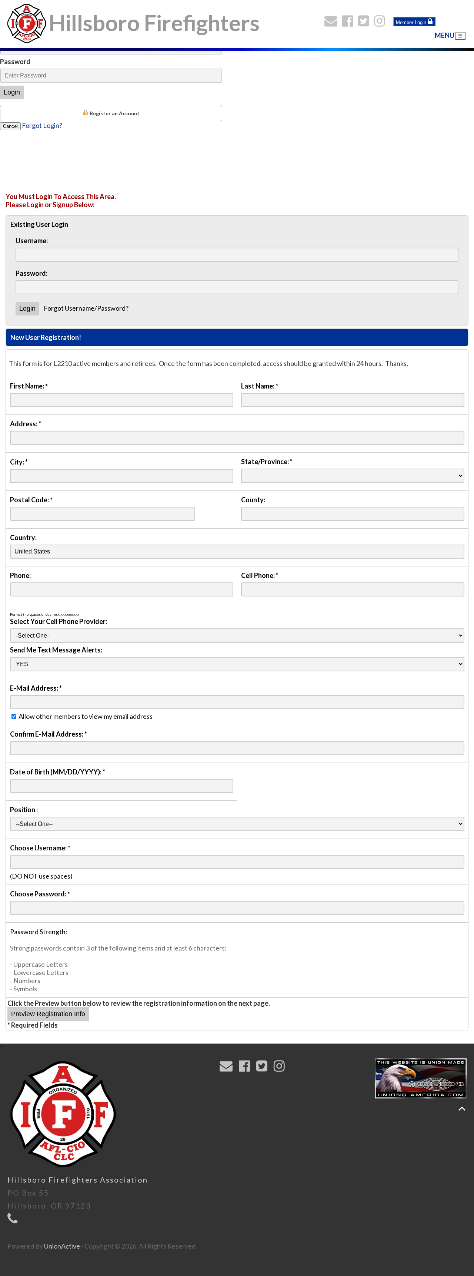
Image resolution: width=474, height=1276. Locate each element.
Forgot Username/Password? (86, 308)
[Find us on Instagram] (381, 23)
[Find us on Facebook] (349, 23)
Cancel (10, 126)
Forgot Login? (42, 125)
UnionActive (62, 1246)
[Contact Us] (332, 23)
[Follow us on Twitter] (365, 23)
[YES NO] (237, 664)
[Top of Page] (462, 1108)
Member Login (412, 22)
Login (12, 92)
